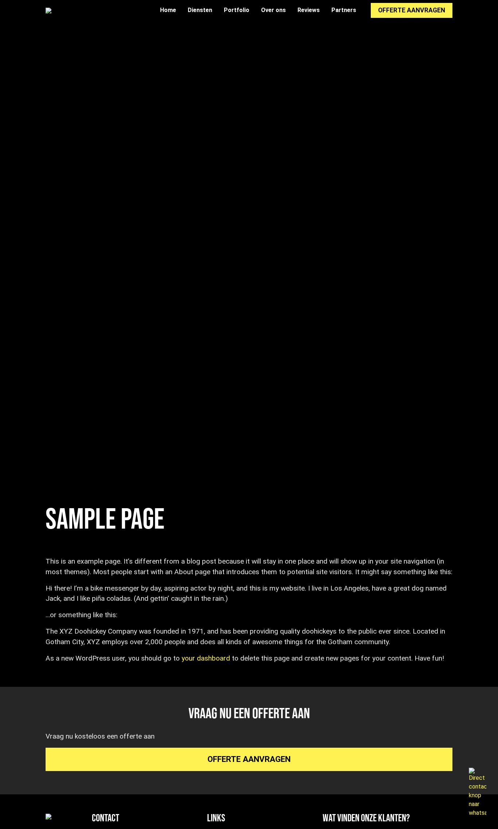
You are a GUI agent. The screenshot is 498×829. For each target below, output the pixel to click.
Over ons (273, 10)
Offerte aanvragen (249, 759)
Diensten (200, 10)
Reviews (308, 10)
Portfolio (236, 10)
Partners (343, 10)
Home (168, 10)
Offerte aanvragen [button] (411, 10)
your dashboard (206, 658)
